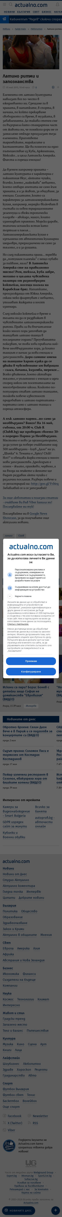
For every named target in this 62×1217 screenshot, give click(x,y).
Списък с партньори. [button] (18, 624)
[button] (31, 596)
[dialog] (31, 608)
